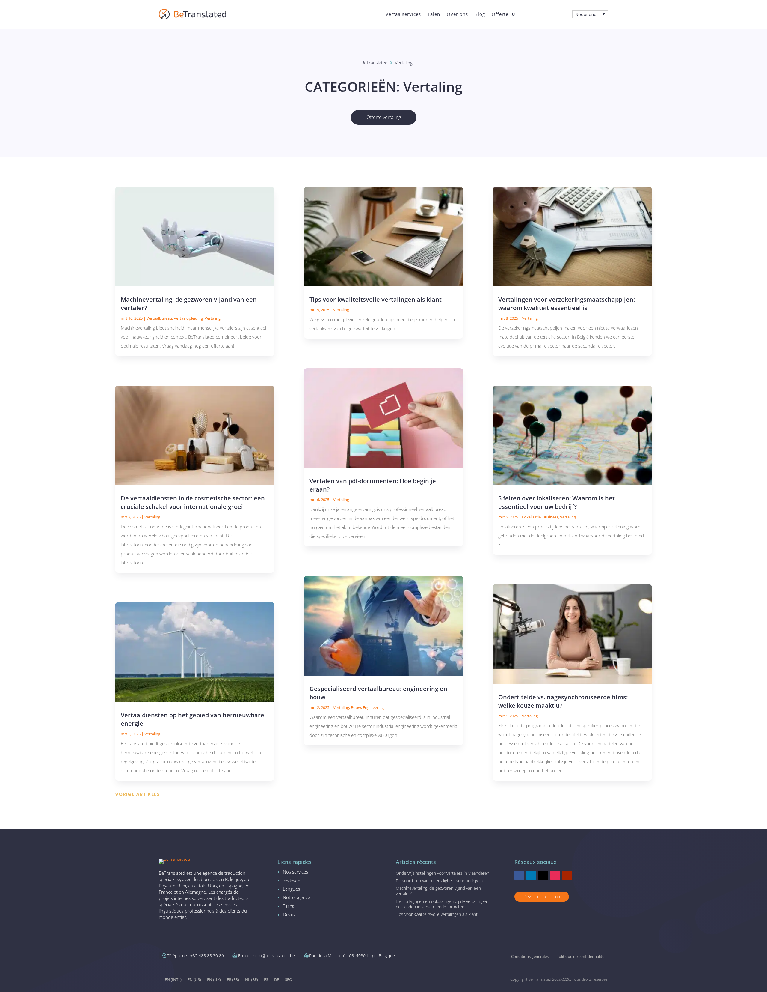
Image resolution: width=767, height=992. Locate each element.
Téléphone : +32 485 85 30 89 (195, 955)
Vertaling (213, 318)
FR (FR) (233, 979)
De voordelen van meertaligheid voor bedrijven (439, 880)
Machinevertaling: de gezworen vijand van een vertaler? (438, 890)
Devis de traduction (541, 896)
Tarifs (288, 906)
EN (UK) (214, 979)
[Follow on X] (543, 875)
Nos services (295, 872)
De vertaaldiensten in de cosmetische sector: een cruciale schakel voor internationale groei (193, 502)
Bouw (356, 707)
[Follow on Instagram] (555, 875)
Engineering (373, 707)
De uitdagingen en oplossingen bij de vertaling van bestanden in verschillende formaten (442, 904)
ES (266, 979)
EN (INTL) (173, 979)
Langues (291, 889)
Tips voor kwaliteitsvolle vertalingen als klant (375, 299)
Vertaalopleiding (188, 318)
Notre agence (296, 897)
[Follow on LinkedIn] (531, 875)
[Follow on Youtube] (567, 875)
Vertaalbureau (159, 318)
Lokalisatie (531, 517)
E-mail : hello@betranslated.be (266, 955)
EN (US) (194, 979)
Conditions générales (530, 956)
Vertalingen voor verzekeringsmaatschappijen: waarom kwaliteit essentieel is (566, 303)
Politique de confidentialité (580, 956)
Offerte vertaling (383, 117)
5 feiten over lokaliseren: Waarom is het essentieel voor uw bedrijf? (556, 502)
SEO (288, 979)
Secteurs (291, 880)
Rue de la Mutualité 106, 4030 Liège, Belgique (352, 955)
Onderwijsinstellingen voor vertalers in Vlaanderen (442, 873)
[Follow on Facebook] (519, 875)
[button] (590, 14)
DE (276, 979)
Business (550, 517)
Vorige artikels (137, 794)
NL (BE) (251, 979)
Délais (289, 914)
